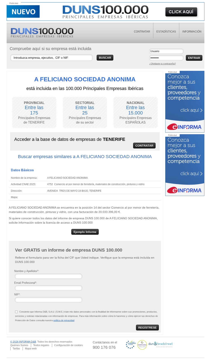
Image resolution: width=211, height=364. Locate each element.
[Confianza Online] (142, 344)
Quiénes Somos (19, 345)
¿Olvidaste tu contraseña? (162, 63)
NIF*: (17, 294)
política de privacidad (63, 320)
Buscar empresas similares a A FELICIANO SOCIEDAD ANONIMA (85, 156)
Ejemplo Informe (85, 231)
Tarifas (16, 348)
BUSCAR (105, 57)
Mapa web (31, 348)
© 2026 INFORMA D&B (23, 341)
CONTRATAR (144, 145)
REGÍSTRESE (147, 327)
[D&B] (161, 344)
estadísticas (166, 31)
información (191, 31)
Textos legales (41, 345)
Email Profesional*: (25, 282)
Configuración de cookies (68, 345)
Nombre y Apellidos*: (26, 271)
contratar (142, 31)
